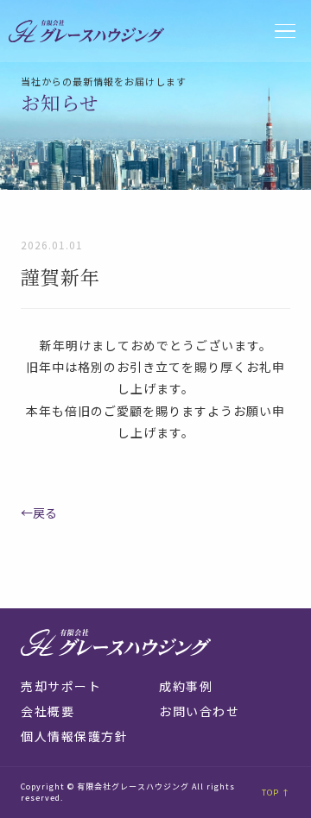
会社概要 (47, 711)
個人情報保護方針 (74, 736)
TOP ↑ (276, 792)
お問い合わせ (199, 711)
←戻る (39, 512)
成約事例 (186, 686)
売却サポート (61, 686)
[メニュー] (285, 31)
